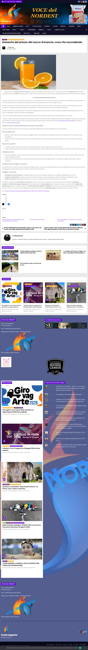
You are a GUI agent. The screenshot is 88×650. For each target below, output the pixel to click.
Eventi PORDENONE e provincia (30, 286)
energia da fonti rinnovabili (66, 121)
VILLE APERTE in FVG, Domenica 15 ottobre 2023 (69, 394)
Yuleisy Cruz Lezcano (18, 567)
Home (8, 26)
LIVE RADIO (76, 644)
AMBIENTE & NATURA (18, 26)
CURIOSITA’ (63, 26)
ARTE (27, 26)
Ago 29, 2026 (6, 309)
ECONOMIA (71, 26)
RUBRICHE (41, 29)
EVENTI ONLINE (6, 29)
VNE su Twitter (59, 644)
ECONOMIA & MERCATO (12, 39)
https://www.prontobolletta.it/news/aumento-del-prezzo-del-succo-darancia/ (28, 191)
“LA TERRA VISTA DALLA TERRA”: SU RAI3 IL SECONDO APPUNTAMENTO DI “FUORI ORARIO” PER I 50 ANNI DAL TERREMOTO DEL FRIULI (74, 254)
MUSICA (22, 29)
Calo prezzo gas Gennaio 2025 (37, 219)
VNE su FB (65, 644)
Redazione (11, 47)
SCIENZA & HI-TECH (59, 29)
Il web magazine (6, 21)
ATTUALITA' (4, 39)
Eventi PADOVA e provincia (8, 284)
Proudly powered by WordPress (8, 645)
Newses (20, 645)
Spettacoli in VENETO (7, 286)
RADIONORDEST (32, 29)
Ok (80, 647)
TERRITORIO (37, 33)
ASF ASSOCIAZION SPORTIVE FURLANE (12, 33)
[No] (86, 648)
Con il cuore (10, 561)
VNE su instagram (50, 644)
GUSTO (14, 29)
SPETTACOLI (27, 33)
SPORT (49, 29)
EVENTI (79, 26)
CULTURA (55, 26)
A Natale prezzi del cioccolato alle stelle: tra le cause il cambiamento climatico (13, 220)
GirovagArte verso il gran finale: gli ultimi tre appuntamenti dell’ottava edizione (11, 307)
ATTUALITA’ (47, 26)
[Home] (3, 26)
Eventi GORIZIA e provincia (73, 286)
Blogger (70, 644)
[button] (86, 29)
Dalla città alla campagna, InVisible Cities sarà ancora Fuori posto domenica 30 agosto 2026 (75, 308)
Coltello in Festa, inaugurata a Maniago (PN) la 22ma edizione (32, 306)
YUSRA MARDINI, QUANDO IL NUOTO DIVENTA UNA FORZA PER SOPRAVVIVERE (31, 253)
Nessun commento (7, 311)
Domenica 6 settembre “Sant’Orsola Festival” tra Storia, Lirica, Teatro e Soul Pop (54, 307)
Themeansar (26, 645)
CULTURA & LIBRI (49, 284)
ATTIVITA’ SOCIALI (37, 26)
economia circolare (14, 123)
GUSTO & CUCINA (20, 39)
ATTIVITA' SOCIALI (28, 284)
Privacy (44, 33)
